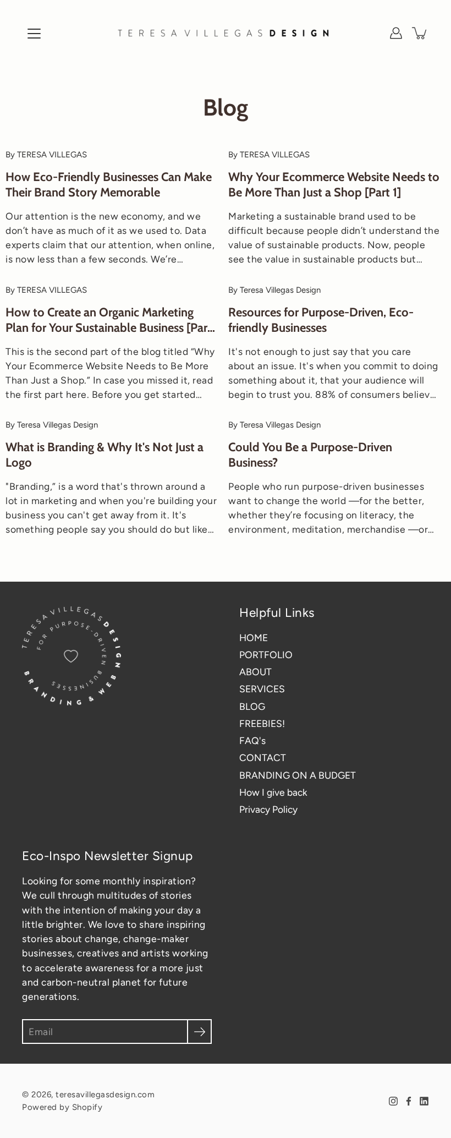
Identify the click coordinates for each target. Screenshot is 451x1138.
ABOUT (255, 671)
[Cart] (420, 33)
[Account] (396, 33)
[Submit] (199, 1031)
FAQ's (252, 740)
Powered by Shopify (62, 1107)
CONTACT (262, 757)
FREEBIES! (262, 723)
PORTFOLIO (266, 654)
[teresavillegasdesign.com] (226, 33)
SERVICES (262, 688)
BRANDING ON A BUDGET (297, 775)
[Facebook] (409, 1101)
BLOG (252, 706)
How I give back (273, 792)
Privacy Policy (268, 809)
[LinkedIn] (424, 1101)
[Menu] (34, 33)
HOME (253, 637)
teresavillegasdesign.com (105, 1094)
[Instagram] (393, 1101)
